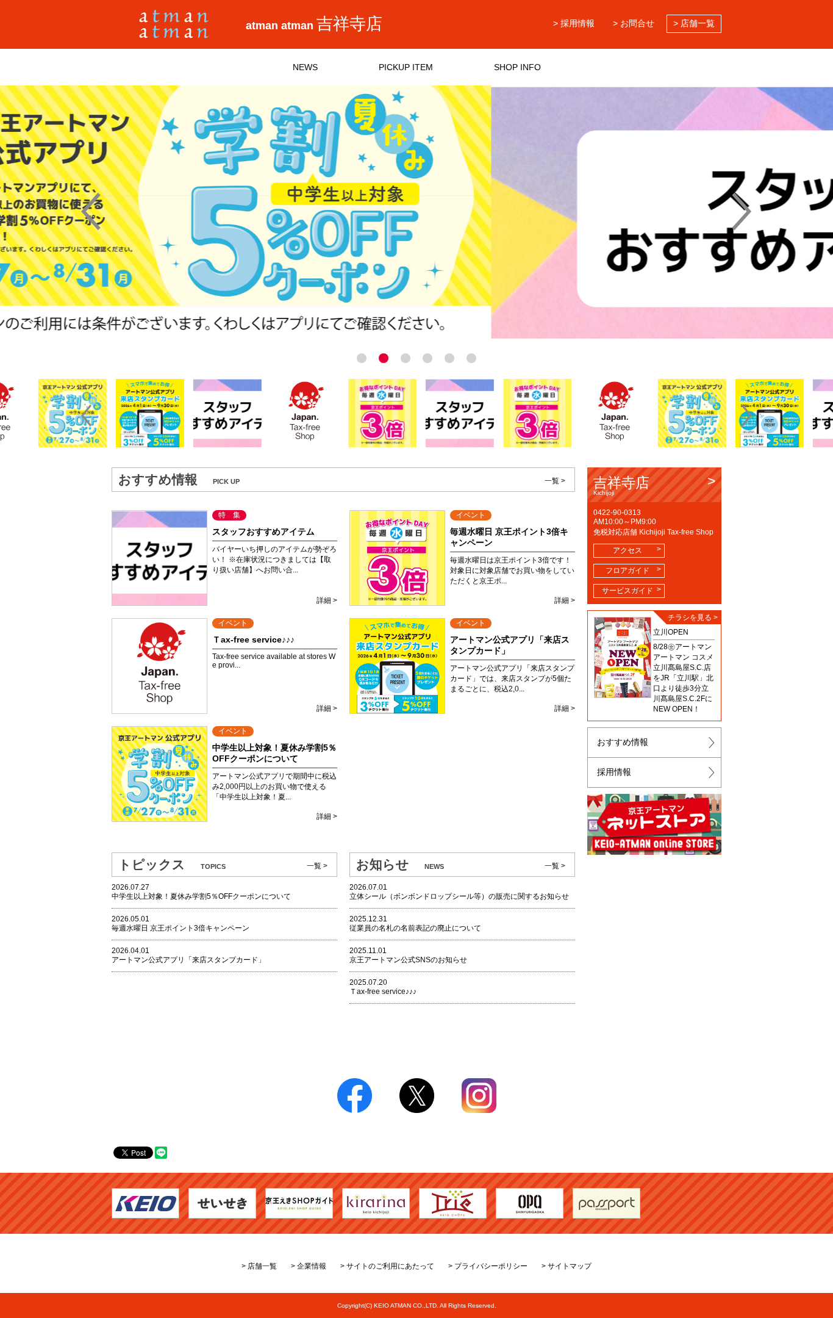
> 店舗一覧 (694, 23)
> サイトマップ (567, 1266)
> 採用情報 (574, 23)
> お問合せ (633, 23)
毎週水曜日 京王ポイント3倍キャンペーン (180, 928)
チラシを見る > (693, 617)
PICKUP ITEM (406, 67)
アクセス (627, 550)
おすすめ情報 (622, 742)
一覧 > (555, 481)
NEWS (305, 67)
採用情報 (614, 772)
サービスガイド (627, 590)
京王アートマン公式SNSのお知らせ (408, 960)
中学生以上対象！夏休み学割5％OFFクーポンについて (201, 896)
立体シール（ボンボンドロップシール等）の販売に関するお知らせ (459, 896)
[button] (86, 416)
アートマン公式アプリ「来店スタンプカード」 (188, 960)
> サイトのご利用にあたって (387, 1266)
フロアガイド (627, 570)
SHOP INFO (517, 67)
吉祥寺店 (621, 485)
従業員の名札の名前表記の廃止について (415, 928)
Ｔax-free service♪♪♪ (382, 991)
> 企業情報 (308, 1266)
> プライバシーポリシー (487, 1266)
